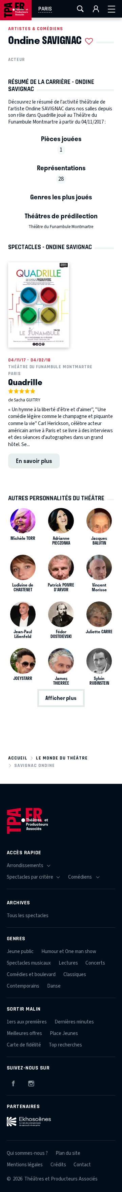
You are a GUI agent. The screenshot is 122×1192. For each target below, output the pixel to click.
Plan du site (68, 1153)
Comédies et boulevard (31, 974)
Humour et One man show (68, 951)
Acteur (16, 59)
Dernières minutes (74, 1021)
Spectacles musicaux (29, 963)
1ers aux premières (27, 1021)
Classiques (74, 974)
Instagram (31, 1082)
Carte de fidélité (24, 1044)
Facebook (13, 1082)
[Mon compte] (96, 9)
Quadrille (25, 381)
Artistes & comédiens (35, 28)
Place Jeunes (64, 1033)
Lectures (68, 963)
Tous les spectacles (27, 915)
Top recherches (65, 1044)
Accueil (17, 757)
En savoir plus (34, 460)
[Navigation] (111, 9)
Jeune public (20, 951)
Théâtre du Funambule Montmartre (60, 227)
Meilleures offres (24, 1033)
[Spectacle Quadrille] (38, 305)
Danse (54, 986)
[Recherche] (80, 9)
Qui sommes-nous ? (27, 1153)
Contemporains (23, 986)
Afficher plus (61, 698)
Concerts (95, 963)
